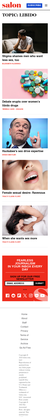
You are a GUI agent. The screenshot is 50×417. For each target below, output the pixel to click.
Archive (24, 344)
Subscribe (34, 5)
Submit (39, 283)
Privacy (24, 331)
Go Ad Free (25, 348)
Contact (24, 327)
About (24, 318)
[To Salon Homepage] (11, 5)
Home (24, 314)
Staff (24, 323)
